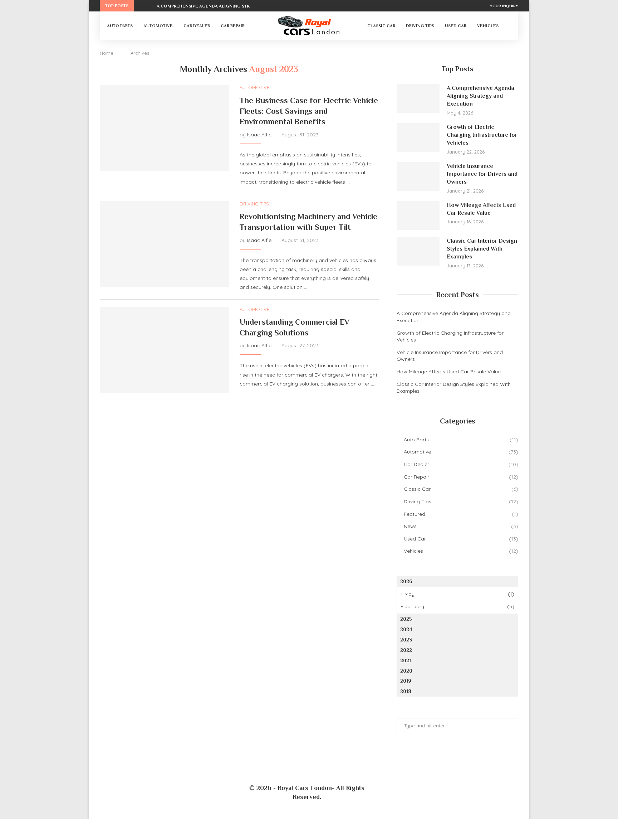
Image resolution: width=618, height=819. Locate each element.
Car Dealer (196, 25)
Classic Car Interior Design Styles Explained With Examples (482, 249)
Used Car (455, 25)
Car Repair (233, 25)
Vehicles (488, 25)
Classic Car (381, 25)
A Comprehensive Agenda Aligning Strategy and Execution (228, 6)
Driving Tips (420, 25)
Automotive (158, 25)
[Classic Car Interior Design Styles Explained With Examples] (418, 251)
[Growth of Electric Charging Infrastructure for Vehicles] (418, 137)
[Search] (507, 25)
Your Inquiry (504, 6)
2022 (406, 650)
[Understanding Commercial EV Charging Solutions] (164, 350)
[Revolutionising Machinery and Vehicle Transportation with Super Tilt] (164, 244)
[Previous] (140, 5)
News (461, 526)
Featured (461, 514)
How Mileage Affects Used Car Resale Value (481, 209)
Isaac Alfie (259, 134)
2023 (406, 640)
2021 (405, 660)
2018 (405, 691)
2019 (405, 681)
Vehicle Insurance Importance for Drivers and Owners (482, 174)
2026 (406, 581)
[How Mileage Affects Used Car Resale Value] (418, 215)
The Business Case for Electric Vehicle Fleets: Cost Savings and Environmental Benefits (309, 111)
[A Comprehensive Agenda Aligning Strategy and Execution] (418, 98)
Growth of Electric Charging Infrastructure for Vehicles (482, 135)
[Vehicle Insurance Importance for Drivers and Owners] (418, 176)
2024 (406, 629)
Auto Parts (120, 25)
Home (106, 53)
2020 (406, 671)
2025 (406, 619)
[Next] (150, 5)
